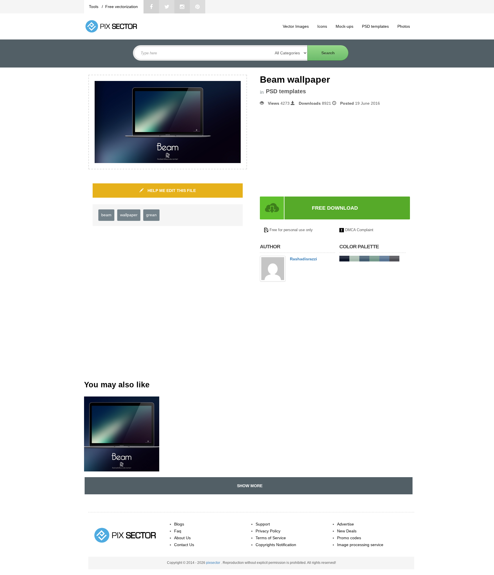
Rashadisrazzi (303, 259)
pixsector (213, 563)
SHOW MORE (248, 485)
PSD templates (375, 26)
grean (151, 215)
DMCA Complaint (359, 230)
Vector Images (296, 26)
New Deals (346, 531)
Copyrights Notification (276, 544)
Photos (403, 26)
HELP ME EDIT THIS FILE (171, 190)
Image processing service (360, 544)
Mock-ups (344, 26)
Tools (94, 6)
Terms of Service (271, 538)
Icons (322, 26)
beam (106, 215)
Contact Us (184, 544)
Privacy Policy (268, 531)
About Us (182, 538)
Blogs (179, 524)
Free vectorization (121, 6)
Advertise (345, 524)
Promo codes (349, 538)
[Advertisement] (308, 151)
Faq (177, 531)
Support (263, 524)
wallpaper (129, 215)
